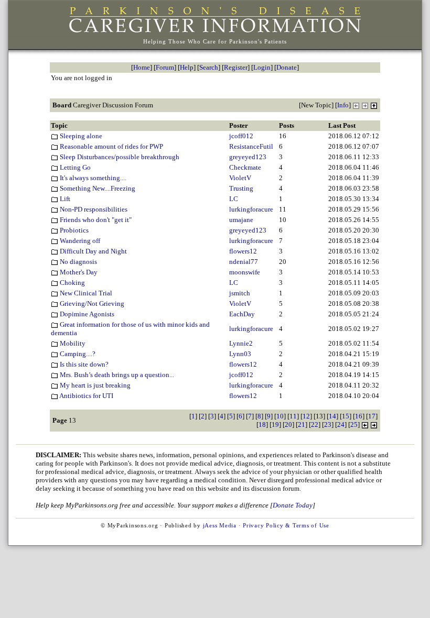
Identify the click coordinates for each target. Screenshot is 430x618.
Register (236, 67)
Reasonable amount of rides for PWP (110, 146)
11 (293, 416)
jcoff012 (241, 136)
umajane (241, 220)
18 (262, 424)
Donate (286, 67)
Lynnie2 (241, 343)
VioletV (240, 178)
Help (187, 67)
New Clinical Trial (85, 293)
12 (306, 416)
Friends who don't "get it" (95, 220)
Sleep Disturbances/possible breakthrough (118, 157)
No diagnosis (77, 262)
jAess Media (219, 525)
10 (280, 416)
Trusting (241, 188)
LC (233, 199)
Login (262, 67)
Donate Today (293, 505)
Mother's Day (78, 272)
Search (208, 67)
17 (371, 416)
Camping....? (76, 354)
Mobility (71, 343)
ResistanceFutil (251, 146)
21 (301, 424)
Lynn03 (240, 354)
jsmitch (239, 293)
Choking (71, 282)
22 (314, 424)
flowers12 (243, 251)
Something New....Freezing (96, 188)
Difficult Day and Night (92, 251)
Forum (165, 67)
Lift (64, 199)
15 (345, 416)
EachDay (242, 314)
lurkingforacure (251, 209)
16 (358, 416)
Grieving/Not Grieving (91, 303)
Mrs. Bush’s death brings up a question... (116, 375)
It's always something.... (92, 178)
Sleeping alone (80, 136)
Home (141, 67)
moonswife (244, 272)
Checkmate (245, 167)
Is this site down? (83, 364)
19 (275, 424)
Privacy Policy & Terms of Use (286, 525)
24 (341, 424)
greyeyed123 (247, 157)
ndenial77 (243, 262)
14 (332, 416)
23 (327, 424)
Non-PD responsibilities (92, 209)
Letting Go (74, 167)
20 (288, 424)
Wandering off (79, 241)
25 (354, 424)
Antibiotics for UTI (85, 396)
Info (343, 105)
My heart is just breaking (94, 385)
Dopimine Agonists (86, 314)
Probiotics (73, 230)
